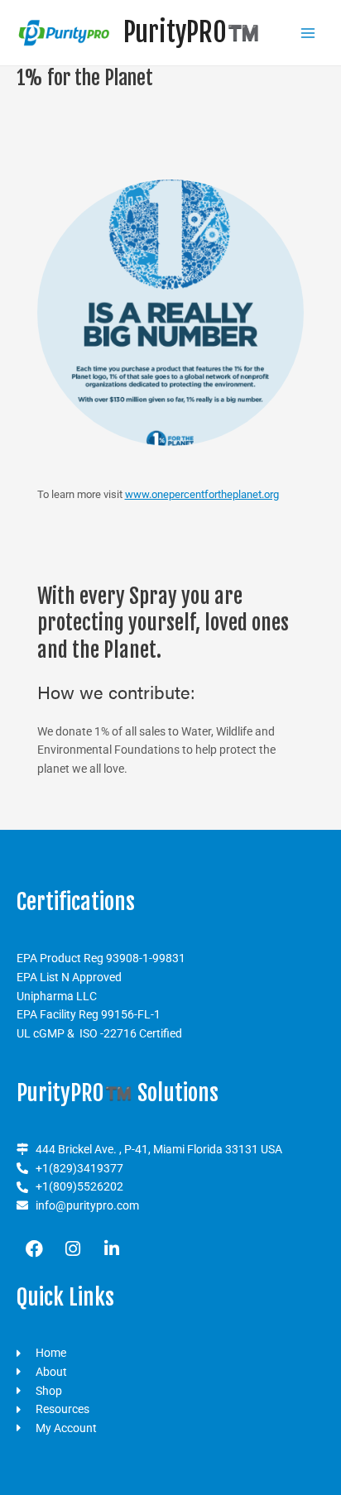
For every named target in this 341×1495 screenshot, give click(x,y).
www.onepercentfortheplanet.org (202, 494)
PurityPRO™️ (191, 32)
